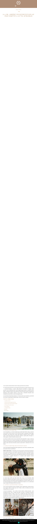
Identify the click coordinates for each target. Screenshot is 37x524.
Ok (18, 522)
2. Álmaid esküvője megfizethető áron (10, 402)
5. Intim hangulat (6, 406)
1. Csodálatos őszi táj (7, 400)
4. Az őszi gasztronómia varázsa (9, 405)
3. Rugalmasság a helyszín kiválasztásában (10, 403)
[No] (35, 521)
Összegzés (5, 409)
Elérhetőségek (6, 410)
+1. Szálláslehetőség (7, 407)
